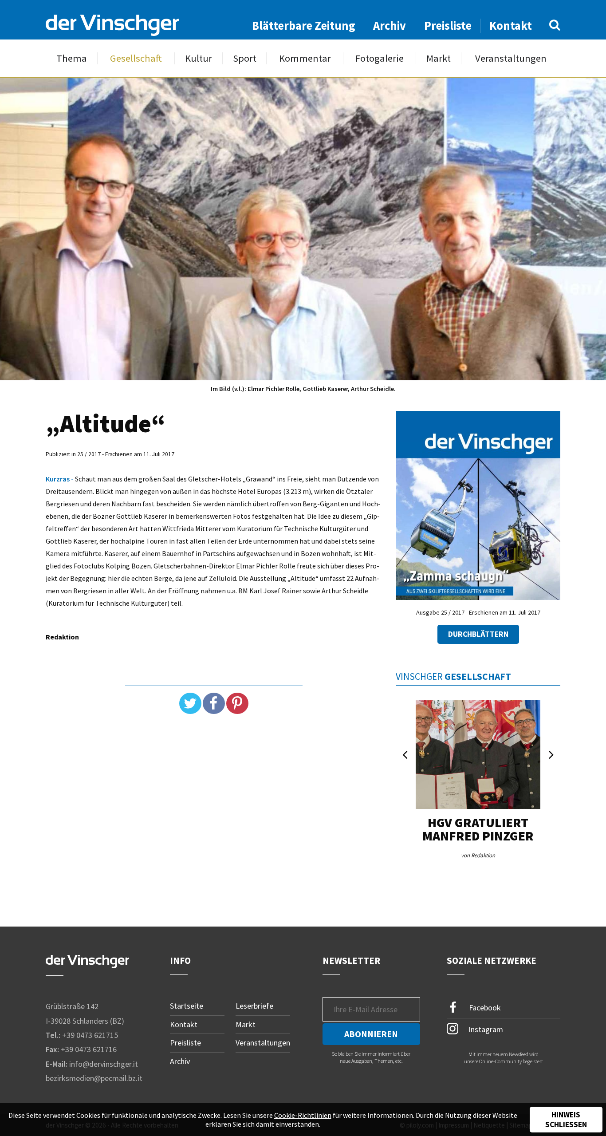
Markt (438, 58)
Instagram (485, 1029)
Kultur (198, 58)
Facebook (484, 1007)
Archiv (389, 25)
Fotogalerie (379, 58)
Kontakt (510, 25)
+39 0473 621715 (90, 1035)
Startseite (186, 1006)
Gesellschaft (136, 58)
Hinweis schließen (566, 1119)
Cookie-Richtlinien (302, 1115)
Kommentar (305, 58)
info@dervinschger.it (103, 1064)
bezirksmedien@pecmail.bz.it (94, 1078)
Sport (244, 58)
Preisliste (448, 25)
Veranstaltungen (511, 58)
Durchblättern (478, 634)
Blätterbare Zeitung (303, 25)
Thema (71, 58)
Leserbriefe (254, 1006)
